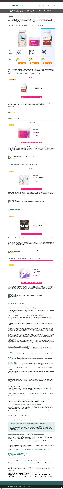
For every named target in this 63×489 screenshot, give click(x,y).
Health (43, 5)
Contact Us (20, 486)
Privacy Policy (29, 486)
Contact (51, 5)
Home (39, 5)
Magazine (47, 5)
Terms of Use (24, 486)
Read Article (37, 472)
